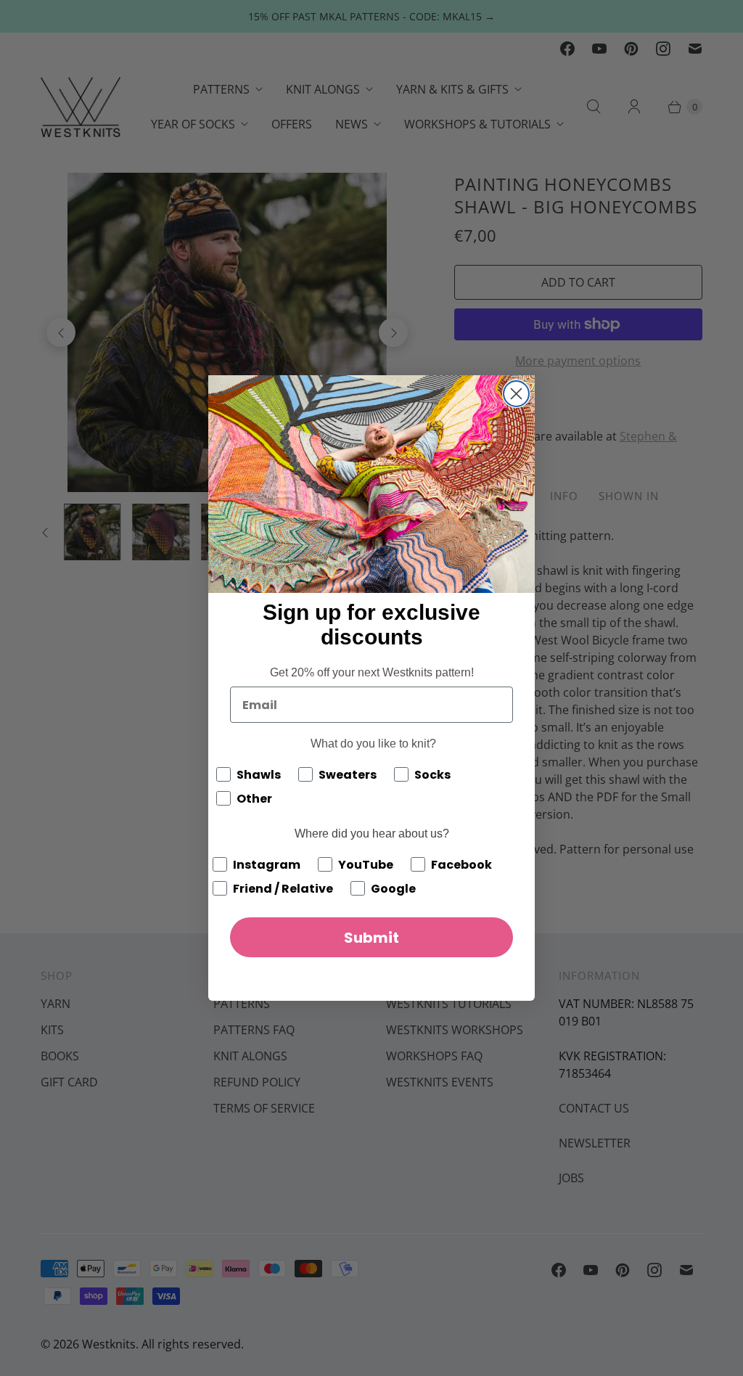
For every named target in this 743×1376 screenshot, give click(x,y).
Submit (371, 937)
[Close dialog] (516, 393)
